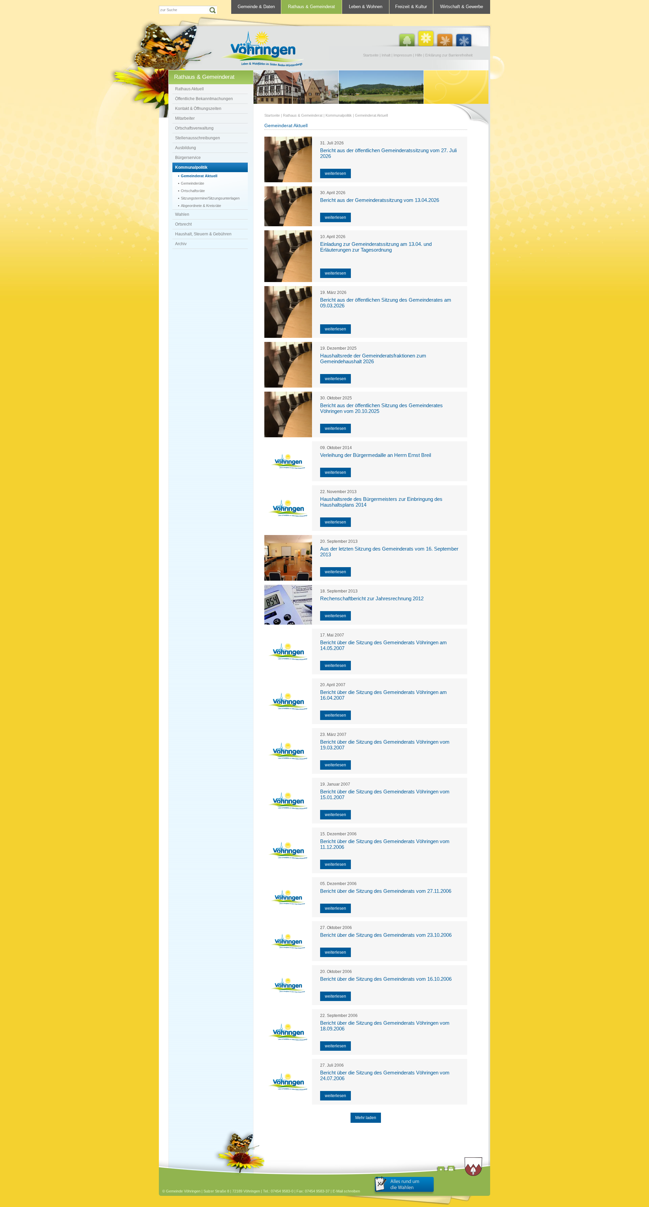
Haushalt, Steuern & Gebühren (203, 234)
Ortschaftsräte (193, 191)
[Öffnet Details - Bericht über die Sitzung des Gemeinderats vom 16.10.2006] (288, 985)
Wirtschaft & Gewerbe (461, 6)
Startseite (371, 55)
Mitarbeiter (185, 118)
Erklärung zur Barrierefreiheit (449, 55)
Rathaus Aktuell (189, 89)
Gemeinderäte (192, 183)
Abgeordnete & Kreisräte (201, 206)
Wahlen (182, 214)
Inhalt (386, 55)
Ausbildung (185, 147)
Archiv (181, 243)
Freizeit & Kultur (411, 6)
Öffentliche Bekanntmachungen (204, 98)
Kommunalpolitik (191, 167)
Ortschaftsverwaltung (194, 128)
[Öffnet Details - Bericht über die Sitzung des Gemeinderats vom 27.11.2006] (288, 897)
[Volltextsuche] (188, 10)
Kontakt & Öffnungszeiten (198, 108)
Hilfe (418, 55)
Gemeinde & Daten (256, 6)
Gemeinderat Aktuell (199, 176)
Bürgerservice (188, 157)
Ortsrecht (183, 224)
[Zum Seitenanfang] (441, 1169)
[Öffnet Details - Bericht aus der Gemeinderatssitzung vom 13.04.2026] (288, 206)
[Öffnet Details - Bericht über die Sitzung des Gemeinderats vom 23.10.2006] (288, 941)
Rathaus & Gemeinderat (311, 6)
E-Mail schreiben (346, 1191)
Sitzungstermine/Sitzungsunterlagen (210, 198)
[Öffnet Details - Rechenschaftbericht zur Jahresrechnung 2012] (288, 605)
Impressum (402, 55)
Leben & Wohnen (365, 6)
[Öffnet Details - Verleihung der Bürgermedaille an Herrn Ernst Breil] (288, 461)
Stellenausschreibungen (197, 138)
